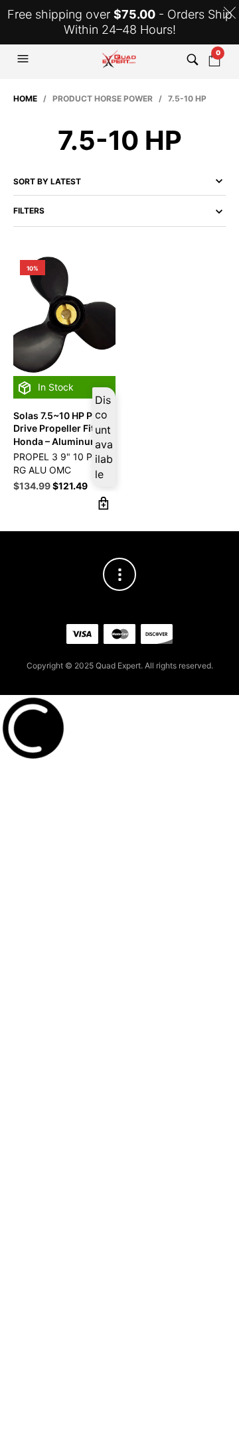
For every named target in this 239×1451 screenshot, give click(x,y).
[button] (25, 59)
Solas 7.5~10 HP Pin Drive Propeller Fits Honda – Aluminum (57, 428)
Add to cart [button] (104, 503)
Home (25, 98)
